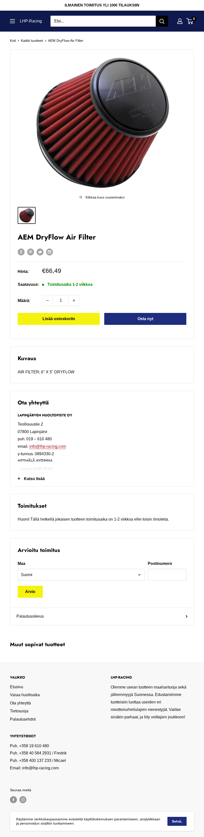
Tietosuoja (19, 711)
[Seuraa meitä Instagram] (22, 799)
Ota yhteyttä (20, 703)
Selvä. (177, 821)
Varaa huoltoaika (25, 695)
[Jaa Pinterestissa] (30, 251)
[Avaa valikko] (12, 21)
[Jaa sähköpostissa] (49, 251)
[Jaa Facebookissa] (21, 251)
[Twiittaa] (40, 251)
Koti (13, 41)
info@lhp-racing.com (47, 446)
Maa (21, 563)
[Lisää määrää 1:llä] (74, 300)
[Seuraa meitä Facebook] (13, 799)
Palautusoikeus (30, 616)
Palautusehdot (23, 719)
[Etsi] (162, 21)
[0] (190, 21)
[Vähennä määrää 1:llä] (47, 300)
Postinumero (160, 563)
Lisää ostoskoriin (59, 319)
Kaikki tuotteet (32, 41)
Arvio (30, 592)
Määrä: (24, 300)
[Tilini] (179, 21)
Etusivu (16, 687)
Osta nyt (145, 319)
